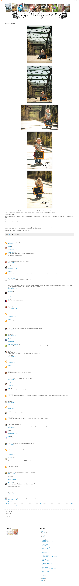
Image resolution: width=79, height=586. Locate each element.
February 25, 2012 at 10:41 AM (12, 296)
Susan (9, 411)
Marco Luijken (10, 350)
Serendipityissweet (11, 252)
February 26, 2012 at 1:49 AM (12, 356)
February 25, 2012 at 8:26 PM (12, 341)
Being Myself (44, 570)
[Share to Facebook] (17, 234)
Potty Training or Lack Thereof (47, 563)
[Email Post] (12, 234)
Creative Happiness (45, 575)
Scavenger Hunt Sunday (46, 547)
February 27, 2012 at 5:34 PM (12, 402)
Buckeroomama (10, 457)
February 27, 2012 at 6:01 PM (12, 408)
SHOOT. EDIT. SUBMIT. (45, 549)
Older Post (72, 503)
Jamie (9, 496)
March (43, 537)
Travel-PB (9, 417)
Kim (8, 430)
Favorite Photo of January (46, 572)
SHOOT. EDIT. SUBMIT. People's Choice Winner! (49, 574)
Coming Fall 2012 (45, 540)
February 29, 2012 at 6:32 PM (12, 462)
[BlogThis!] (15, 234)
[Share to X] (16, 234)
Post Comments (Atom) (13, 505)
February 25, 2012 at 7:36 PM (12, 335)
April (43, 536)
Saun (8, 338)
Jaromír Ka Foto (10, 482)
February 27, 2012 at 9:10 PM (12, 414)
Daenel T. (9, 246)
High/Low (43, 551)
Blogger (46, 583)
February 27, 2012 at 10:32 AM (12, 391)
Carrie (9, 359)
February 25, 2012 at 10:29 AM (12, 280)
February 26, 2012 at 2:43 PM (12, 368)
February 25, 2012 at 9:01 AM (12, 243)
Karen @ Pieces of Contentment (13, 344)
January (43, 578)
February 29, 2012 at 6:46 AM (12, 433)
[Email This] (14, 234)
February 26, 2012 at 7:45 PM (12, 379)
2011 (42, 580)
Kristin (9, 388)
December (44, 532)
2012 (42, 531)
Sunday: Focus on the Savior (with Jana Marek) (49, 556)
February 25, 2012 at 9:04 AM (12, 249)
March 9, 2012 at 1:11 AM (12, 493)
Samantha (9, 382)
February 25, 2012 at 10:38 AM (12, 288)
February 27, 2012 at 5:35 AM (12, 385)
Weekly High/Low (45, 548)
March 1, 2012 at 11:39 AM (12, 473)
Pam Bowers (10, 291)
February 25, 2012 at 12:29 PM (12, 308)
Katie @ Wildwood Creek (12, 278)
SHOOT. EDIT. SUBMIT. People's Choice (48, 541)
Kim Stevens (10, 327)
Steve (9, 405)
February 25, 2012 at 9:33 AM (12, 262)
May (43, 535)
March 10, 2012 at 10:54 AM (12, 499)
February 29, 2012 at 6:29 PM (12, 454)
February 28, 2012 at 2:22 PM (12, 419)
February (43, 539)
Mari (8, 371)
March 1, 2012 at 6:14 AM (12, 467)
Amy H (9, 240)
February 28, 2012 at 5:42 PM (12, 427)
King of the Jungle (45, 544)
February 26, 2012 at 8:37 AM (12, 362)
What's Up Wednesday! (45, 545)
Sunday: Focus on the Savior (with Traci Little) (49, 568)
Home (40, 503)
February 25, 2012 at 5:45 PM (12, 316)
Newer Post (7, 503)
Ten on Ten (44, 559)
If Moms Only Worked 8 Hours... (47, 564)
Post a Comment (9, 501)
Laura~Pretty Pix (10, 442)
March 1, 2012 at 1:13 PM (12, 479)
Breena (9, 436)
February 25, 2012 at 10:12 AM (12, 268)
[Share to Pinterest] (18, 234)
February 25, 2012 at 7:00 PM (12, 329)
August (43, 533)
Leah (8, 265)
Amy (8, 299)
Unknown (9, 271)
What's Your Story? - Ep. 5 (46, 567)
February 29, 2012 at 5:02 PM (12, 444)
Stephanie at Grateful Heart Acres (13, 447)
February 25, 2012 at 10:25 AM (12, 275)
